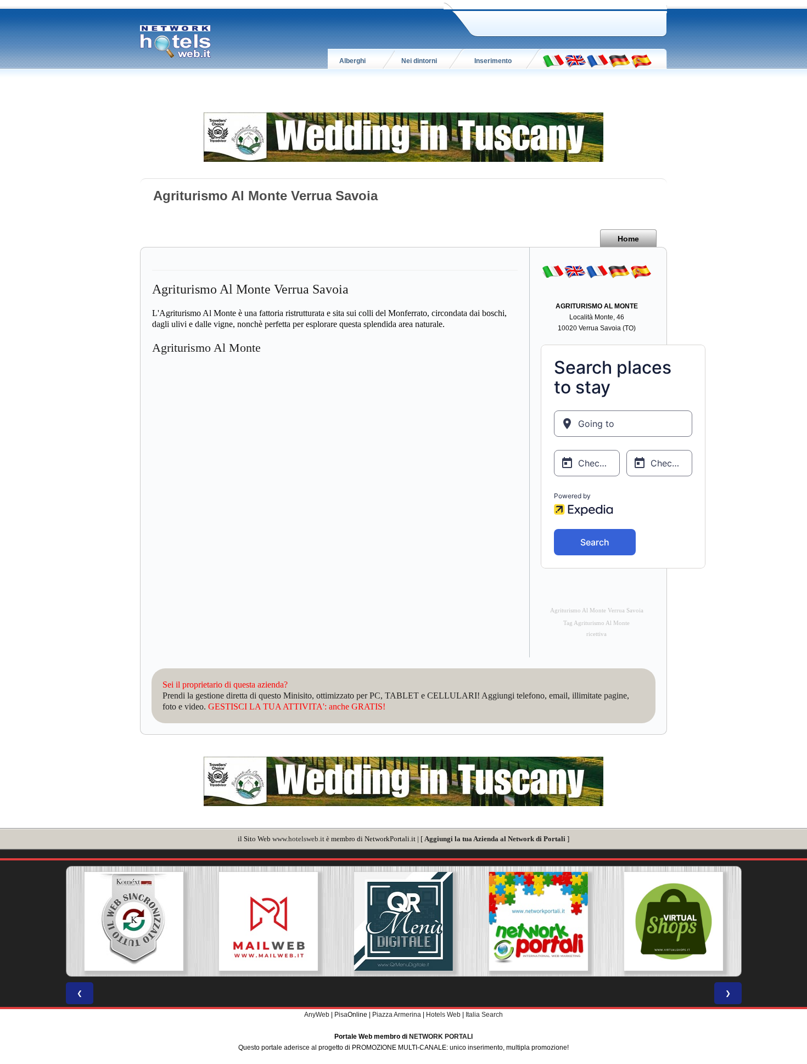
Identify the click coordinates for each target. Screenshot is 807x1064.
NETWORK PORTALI (441, 1036)
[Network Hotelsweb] (175, 42)
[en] (575, 60)
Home (628, 238)
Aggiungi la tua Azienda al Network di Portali (494, 839)
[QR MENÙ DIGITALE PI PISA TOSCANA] (268, 921)
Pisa (341, 1014)
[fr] (597, 60)
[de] (619, 60)
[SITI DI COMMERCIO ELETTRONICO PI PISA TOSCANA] (538, 921)
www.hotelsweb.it (298, 839)
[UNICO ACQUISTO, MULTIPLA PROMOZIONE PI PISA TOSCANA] (403, 921)
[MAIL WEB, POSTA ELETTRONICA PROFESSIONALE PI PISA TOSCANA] (133, 921)
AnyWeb (316, 1014)
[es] (641, 60)
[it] (553, 60)
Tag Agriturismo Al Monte (596, 623)
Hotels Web (443, 1014)
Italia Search (484, 1014)
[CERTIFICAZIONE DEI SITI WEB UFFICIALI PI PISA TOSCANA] (673, 921)
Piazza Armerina (396, 1014)
